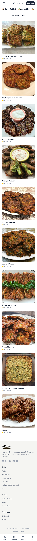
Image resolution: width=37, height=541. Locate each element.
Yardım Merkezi (7, 499)
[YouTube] (17, 461)
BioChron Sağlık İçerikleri (10, 485)
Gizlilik (22, 531)
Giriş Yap (30, 3)
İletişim (4, 502)
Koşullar (15, 531)
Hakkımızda (5, 516)
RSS (3, 488)
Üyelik (4, 519)
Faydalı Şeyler (6, 478)
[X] (10, 461)
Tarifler (4, 471)
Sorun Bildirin (6, 506)
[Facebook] (3, 461)
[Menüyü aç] (4, 3)
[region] (18, 9)
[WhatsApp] (6, 461)
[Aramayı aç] (14, 3)
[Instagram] (14, 461)
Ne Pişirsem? (6, 474)
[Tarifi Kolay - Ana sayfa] (18, 447)
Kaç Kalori (5, 481)
